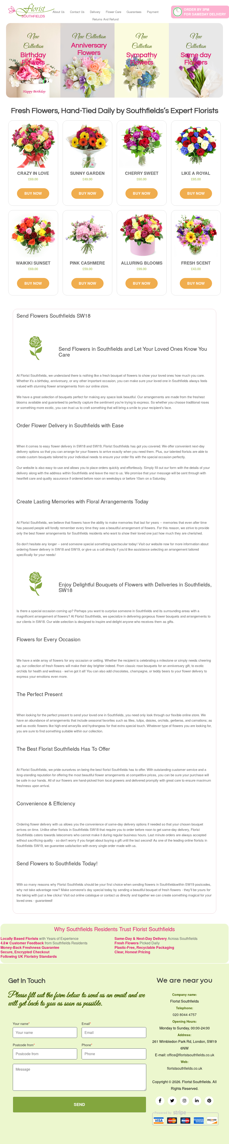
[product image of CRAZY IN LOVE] (33, 145)
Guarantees (134, 12)
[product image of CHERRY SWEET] (141, 145)
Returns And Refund (105, 19)
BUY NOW (33, 193)
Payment (153, 12)
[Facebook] (159, 1100)
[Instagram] (184, 1100)
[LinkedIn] (196, 1100)
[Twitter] (172, 1100)
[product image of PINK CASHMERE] (87, 235)
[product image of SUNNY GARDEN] (87, 145)
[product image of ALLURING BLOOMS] (141, 235)
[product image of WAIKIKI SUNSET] (33, 235)
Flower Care (113, 12)
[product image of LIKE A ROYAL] (196, 145)
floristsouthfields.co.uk (184, 1068)
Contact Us (77, 12)
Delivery (95, 12)
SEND (79, 1104)
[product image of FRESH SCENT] (196, 235)
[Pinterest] (209, 1100)
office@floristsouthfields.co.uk (190, 1054)
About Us (59, 12)
